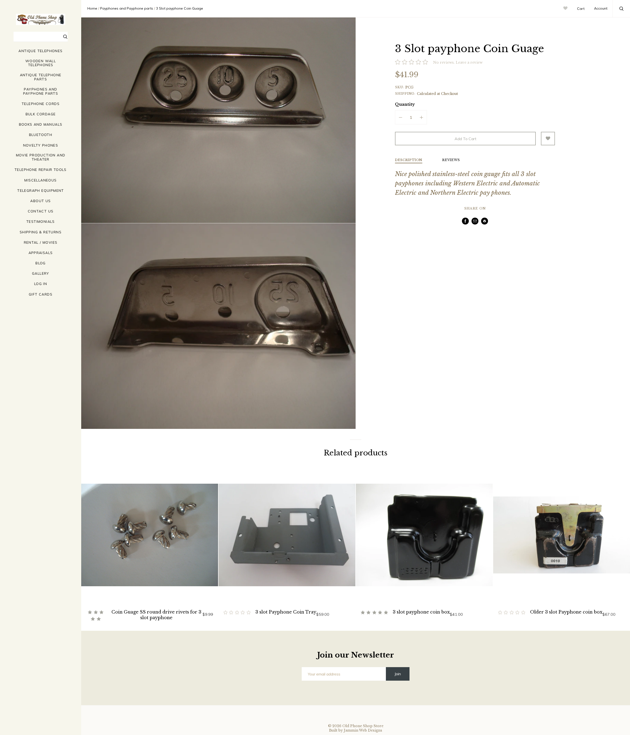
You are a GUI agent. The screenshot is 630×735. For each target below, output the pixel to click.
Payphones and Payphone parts (40, 91)
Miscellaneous (40, 180)
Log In (40, 284)
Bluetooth (40, 135)
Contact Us (41, 211)
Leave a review (469, 62)
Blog (40, 263)
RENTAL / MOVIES (41, 242)
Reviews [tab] (451, 160)
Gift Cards (40, 294)
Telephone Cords (41, 104)
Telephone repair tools (41, 170)
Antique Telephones (40, 51)
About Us (40, 201)
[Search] (65, 37)
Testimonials (40, 222)
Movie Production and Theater (40, 157)
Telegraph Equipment (40, 191)
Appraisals (41, 253)
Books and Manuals (41, 124)
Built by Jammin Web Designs (355, 730)
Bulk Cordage (41, 114)
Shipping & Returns (41, 232)
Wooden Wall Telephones (40, 63)
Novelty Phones (40, 145)
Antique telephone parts (41, 77)
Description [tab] (408, 160)
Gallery (40, 273)
